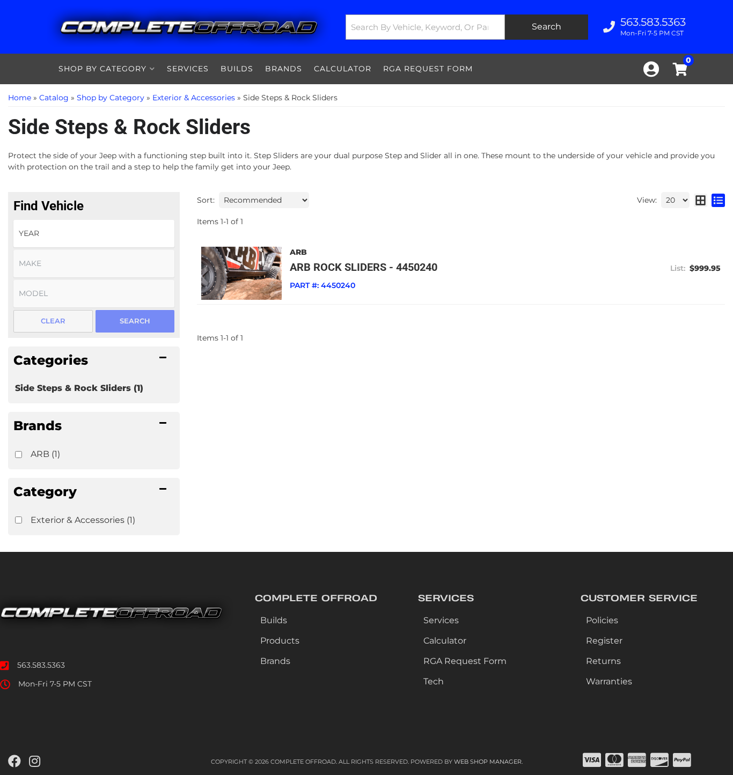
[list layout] (718, 200)
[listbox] (93, 233)
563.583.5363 (41, 665)
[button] (467, 27)
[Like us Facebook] (14, 762)
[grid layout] (700, 200)
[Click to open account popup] (651, 69)
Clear (53, 320)
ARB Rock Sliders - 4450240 (363, 267)
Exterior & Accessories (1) (83, 520)
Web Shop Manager (488, 761)
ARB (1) (45, 454)
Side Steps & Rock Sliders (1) (79, 388)
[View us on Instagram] (34, 762)
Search (135, 320)
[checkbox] (18, 454)
